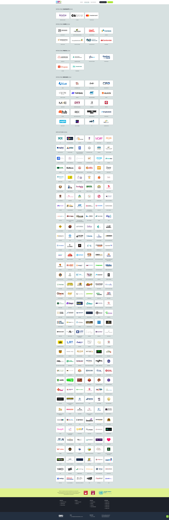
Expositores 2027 (63, 501)
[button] (167, 516)
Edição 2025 (107, 503)
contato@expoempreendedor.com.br (77, 516)
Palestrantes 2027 (78, 501)
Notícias (92, 503)
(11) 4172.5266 (93, 516)
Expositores (86, 2)
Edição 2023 (107, 506)
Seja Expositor (103, 2)
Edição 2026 (107, 501)
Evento (81, 2)
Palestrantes (93, 2)
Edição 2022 (107, 508)
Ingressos (110, 2)
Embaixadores (93, 501)
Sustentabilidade (93, 506)
